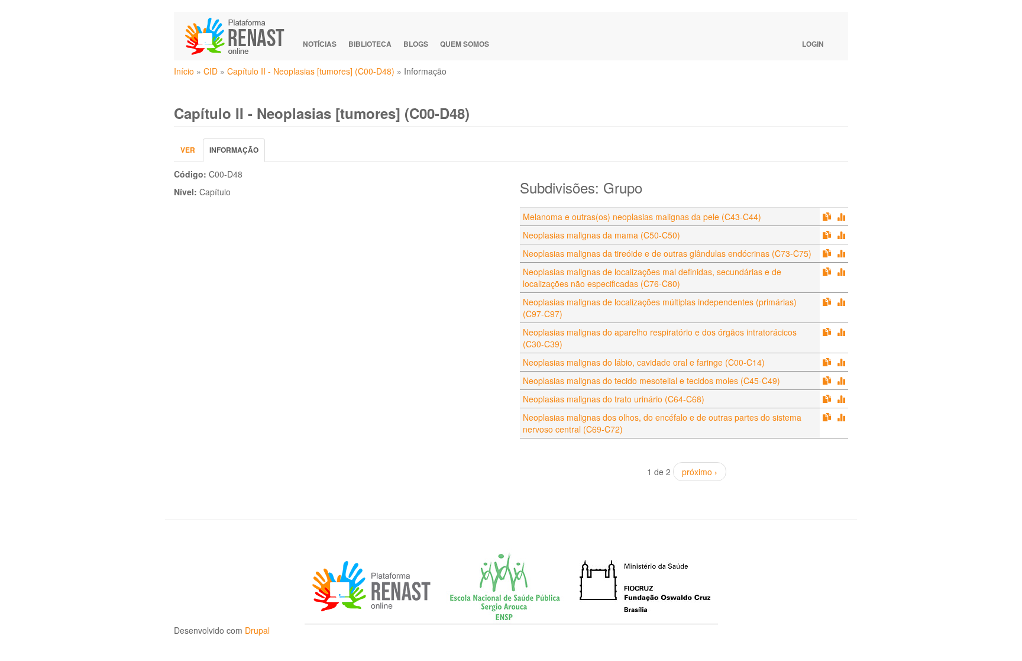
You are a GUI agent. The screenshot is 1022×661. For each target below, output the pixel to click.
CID (210, 71)
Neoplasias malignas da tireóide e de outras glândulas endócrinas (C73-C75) (667, 253)
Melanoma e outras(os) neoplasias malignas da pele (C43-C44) (642, 217)
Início (184, 71)
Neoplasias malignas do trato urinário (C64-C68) (613, 399)
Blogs (415, 43)
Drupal (257, 630)
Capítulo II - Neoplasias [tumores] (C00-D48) (310, 71)
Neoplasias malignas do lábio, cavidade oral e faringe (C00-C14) (644, 362)
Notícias (320, 43)
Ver (187, 149)
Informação (237, 153)
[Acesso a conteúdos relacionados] (827, 217)
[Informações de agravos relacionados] (841, 217)
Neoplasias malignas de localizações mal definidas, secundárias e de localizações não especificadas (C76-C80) (652, 277)
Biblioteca (370, 43)
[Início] (240, 36)
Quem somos (464, 43)
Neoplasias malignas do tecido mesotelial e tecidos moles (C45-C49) (651, 380)
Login (813, 43)
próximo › (699, 472)
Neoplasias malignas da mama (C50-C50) (601, 235)
